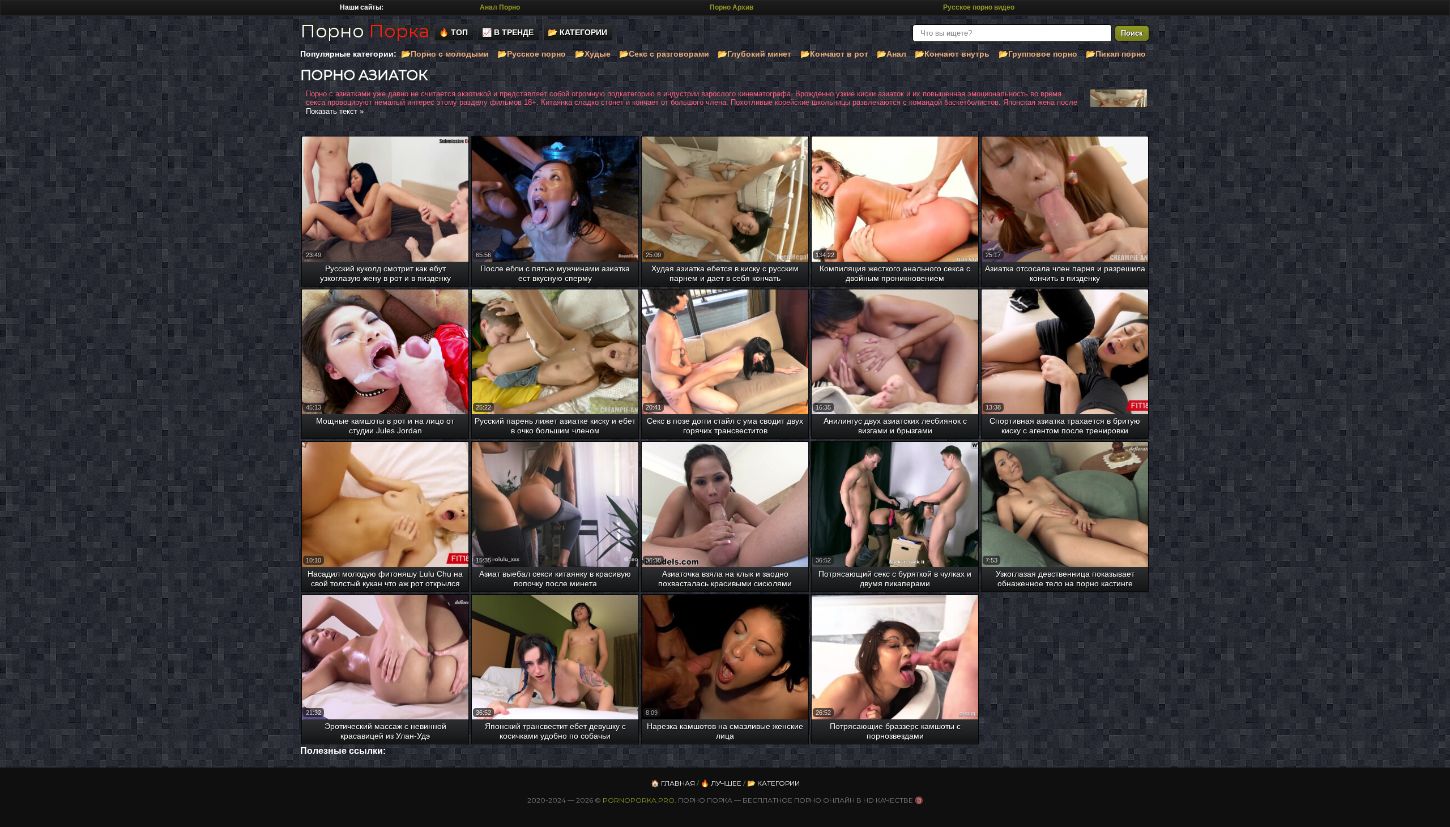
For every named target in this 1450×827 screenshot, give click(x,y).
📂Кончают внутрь (952, 53)
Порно (364, 31)
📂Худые (593, 53)
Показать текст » (335, 111)
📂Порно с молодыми (445, 53)
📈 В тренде (508, 32)
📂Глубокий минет (754, 53)
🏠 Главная (673, 783)
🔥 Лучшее (721, 783)
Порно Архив (731, 7)
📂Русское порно (531, 53)
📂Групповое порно (1038, 53)
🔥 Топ (453, 32)
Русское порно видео (978, 7)
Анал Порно (500, 7)
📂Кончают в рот (834, 53)
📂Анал (891, 53)
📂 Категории (577, 32)
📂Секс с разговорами (664, 53)
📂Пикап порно (1116, 53)
